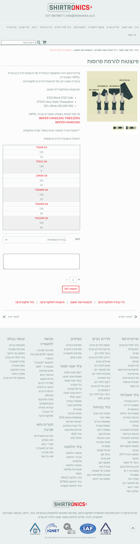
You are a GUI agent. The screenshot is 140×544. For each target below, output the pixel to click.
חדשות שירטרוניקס (128, 369)
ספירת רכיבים (45, 382)
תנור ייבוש (133, 487)
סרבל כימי (104, 466)
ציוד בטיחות (46, 27)
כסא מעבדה (18, 365)
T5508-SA (41, 147)
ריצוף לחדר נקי (102, 381)
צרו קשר (132, 34)
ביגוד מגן (105, 454)
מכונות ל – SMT (44, 366)
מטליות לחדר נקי (101, 373)
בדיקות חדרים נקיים (99, 349)
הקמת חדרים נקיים (100, 345)
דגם (77, 239)
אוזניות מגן (104, 433)
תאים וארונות (46, 370)
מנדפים (76, 339)
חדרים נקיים (113, 27)
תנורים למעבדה (44, 448)
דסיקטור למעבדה (43, 362)
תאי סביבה (47, 452)
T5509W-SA (41, 204)
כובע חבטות (103, 437)
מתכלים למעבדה (129, 429)
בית (137, 27)
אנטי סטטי (127, 27)
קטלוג (135, 361)
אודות (136, 353)
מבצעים (134, 357)
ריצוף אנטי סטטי (73, 372)
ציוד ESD (77, 433)
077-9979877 (55, 15)
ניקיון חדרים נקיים (100, 386)
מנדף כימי (133, 478)
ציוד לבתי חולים (63, 27)
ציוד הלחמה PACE (71, 477)
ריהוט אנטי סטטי (72, 392)
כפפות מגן (133, 442)
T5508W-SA (41, 189)
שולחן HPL (104, 398)
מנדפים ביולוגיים (73, 349)
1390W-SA (41, 175)
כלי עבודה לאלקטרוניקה (111, 302)
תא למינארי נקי (130, 483)
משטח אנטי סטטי (72, 376)
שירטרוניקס (130, 339)
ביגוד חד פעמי (131, 462)
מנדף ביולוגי (18, 373)
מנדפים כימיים (74, 345)
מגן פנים (105, 458)
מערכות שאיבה (45, 350)
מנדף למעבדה (17, 361)
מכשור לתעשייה (96, 27)
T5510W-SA (41, 218)
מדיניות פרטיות (130, 377)
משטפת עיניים (102, 421)
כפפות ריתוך (103, 429)
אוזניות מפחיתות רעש (98, 474)
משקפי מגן (104, 462)
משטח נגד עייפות (129, 413)
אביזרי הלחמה (74, 457)
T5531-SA (41, 161)
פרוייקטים (24, 27)
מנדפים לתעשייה (72, 353)
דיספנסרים (104, 390)
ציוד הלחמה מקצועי (71, 485)
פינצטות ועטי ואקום (83, 50)
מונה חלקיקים (45, 399)
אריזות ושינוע (75, 388)
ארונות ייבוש (46, 374)
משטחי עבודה (74, 401)
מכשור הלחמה (74, 452)
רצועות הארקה (74, 421)
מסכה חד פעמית (101, 470)
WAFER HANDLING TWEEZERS (59, 118)
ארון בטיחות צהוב (129, 466)
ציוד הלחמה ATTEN (71, 481)
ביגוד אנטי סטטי (73, 380)
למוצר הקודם (128, 316)
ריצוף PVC (76, 396)
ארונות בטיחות (131, 433)
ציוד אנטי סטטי (126, 50)
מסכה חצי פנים (102, 413)
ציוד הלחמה (73, 447)
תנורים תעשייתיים (43, 435)
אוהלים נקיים (103, 361)
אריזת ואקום (46, 378)
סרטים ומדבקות (73, 429)
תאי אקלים (47, 440)
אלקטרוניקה (80, 27)
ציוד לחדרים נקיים (15, 357)
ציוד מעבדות (130, 395)
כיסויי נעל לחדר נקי (99, 394)
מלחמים (77, 461)
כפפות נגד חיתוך (101, 478)
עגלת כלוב (76, 437)
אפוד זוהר (105, 417)
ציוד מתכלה (103, 377)
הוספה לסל (70, 288)
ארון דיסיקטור (17, 369)
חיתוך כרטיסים (45, 387)
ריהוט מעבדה (131, 401)
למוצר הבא (11, 316)
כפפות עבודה (103, 425)
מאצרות (134, 474)
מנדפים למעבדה (130, 437)
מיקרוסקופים (46, 403)
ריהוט (34, 27)
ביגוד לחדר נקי (102, 353)
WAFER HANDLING (67, 122)
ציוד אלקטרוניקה (24, 302)
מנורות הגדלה (45, 407)
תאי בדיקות (47, 456)
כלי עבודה (76, 384)
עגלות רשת (133, 491)
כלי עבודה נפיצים (72, 425)
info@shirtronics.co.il (80, 15)
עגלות (135, 425)
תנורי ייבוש (47, 444)
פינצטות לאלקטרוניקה (52, 302)
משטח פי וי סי (131, 470)
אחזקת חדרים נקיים (14, 377)
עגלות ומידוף (75, 413)
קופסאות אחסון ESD (70, 417)
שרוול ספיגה (103, 450)
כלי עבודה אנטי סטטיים (105, 50)
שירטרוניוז (11, 27)
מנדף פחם (76, 357)
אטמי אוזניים (103, 442)
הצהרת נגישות (131, 381)
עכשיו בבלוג (16, 339)
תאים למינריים (102, 365)
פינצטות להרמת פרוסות (113, 61)
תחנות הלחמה (74, 465)
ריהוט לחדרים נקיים (99, 357)
